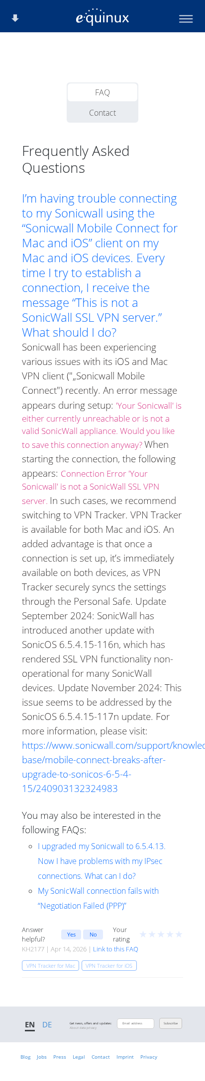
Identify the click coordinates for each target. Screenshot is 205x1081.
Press (59, 1056)
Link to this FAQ (115, 948)
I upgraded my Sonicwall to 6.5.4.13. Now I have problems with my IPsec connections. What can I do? (102, 861)
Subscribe (171, 1023)
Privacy (148, 1056)
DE (47, 1024)
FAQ (102, 92)
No (93, 934)
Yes (71, 934)
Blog (25, 1056)
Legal (79, 1056)
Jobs (42, 1056)
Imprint (125, 1056)
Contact (102, 112)
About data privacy (83, 1028)
